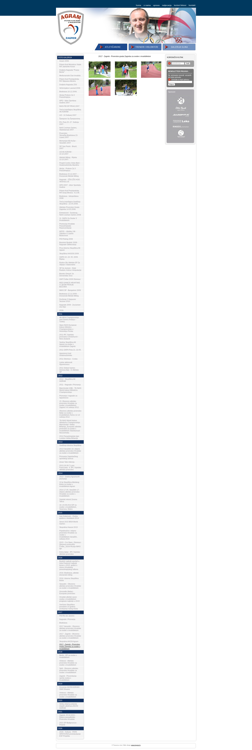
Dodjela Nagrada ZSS (68, 85)
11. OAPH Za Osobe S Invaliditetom (68, 219)
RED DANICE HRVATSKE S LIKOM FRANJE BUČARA (69, 285)
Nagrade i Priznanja (67, 619)
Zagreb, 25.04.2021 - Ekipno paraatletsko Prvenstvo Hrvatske (67, 717)
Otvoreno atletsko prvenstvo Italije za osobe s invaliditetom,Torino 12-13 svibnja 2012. (70, 414)
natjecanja (167, 5)
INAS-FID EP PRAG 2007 (69, 106)
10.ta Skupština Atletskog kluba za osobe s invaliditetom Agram (69, 484)
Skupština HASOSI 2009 (69, 254)
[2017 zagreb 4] (126, 76)
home (138, 5)
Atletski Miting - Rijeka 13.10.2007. (68, 158)
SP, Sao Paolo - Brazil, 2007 (68, 147)
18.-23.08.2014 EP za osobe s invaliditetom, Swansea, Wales (68, 507)
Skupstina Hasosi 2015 (68, 527)
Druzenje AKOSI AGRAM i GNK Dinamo (69, 688)
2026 (61, 310)
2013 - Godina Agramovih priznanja (69, 478)
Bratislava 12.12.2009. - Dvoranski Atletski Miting (69, 295)
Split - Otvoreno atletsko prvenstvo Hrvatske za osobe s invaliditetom (68, 670)
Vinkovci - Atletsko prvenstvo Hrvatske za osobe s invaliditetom (68, 663)
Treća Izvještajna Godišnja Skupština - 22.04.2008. (69, 203)
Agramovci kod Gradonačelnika (65, 354)
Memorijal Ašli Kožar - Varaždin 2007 (68, 142)
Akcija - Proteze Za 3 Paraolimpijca (67, 170)
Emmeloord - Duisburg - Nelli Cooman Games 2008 (70, 214)
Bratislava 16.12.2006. (68, 92)
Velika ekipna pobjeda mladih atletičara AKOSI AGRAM (68, 706)
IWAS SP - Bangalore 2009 (70, 290)
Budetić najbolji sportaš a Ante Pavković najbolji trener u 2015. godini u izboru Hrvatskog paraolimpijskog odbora (69, 565)
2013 (60, 442)
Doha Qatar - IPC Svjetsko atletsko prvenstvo (69, 553)
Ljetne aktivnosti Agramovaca (65, 363)
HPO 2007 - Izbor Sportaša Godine (70, 186)
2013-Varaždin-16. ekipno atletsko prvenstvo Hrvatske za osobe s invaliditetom (70, 451)
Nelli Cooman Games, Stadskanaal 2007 (68, 129)
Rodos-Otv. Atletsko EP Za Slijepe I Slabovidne (69, 264)
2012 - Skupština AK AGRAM (67, 380)
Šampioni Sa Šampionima (69, 119)
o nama (147, 5)
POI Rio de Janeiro (66, 616)
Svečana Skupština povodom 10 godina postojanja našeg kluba (68, 607)
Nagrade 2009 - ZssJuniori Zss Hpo (69, 306)
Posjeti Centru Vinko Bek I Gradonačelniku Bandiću (69, 164)
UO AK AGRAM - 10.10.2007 (65, 153)
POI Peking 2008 (66, 239)
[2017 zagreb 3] (152, 76)
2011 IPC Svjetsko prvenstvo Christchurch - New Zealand (69, 337)
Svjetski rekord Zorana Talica (68, 500)
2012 (60, 376)
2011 (60, 314)
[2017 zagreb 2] (100, 95)
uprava (156, 5)
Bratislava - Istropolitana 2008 (68, 197)
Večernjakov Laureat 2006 (69, 88)
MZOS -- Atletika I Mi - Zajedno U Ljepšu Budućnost (67, 233)
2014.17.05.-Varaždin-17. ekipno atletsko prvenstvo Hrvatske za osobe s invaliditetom (69, 493)
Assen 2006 (64, 61)
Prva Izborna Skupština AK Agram (69, 249)
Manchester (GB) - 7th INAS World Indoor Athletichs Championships (70, 390)
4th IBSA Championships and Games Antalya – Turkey (69, 320)
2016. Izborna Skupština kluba (69, 579)
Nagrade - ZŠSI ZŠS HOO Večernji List (69, 181)
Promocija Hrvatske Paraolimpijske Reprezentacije (67, 226)
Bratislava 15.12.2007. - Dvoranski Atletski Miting (69, 175)
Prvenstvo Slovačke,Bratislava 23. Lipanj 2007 (68, 135)
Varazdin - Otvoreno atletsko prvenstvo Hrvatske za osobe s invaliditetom (70, 586)
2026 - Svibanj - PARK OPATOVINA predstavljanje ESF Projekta (70, 734)
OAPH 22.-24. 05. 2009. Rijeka (68, 258)
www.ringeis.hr (136, 745)
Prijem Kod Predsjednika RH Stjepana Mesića (69, 80)
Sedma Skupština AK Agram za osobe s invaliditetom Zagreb (67, 344)
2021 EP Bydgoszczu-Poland (68, 724)
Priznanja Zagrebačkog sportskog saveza (68, 457)
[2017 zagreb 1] (126, 95)
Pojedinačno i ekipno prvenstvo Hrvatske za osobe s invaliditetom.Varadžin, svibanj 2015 (68, 535)
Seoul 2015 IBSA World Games (68, 523)
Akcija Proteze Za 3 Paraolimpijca (67, 96)
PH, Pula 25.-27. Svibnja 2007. (69, 123)
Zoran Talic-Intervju (67, 462)
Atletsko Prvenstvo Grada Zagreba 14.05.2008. (69, 208)
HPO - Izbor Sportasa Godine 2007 (67, 102)
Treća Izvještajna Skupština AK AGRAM (70, 111)
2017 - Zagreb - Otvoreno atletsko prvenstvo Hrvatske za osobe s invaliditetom (70, 636)
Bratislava (63, 623)
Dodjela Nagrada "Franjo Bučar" (69, 71)
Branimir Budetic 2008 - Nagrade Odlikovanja (68, 244)
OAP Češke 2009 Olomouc (70, 279)
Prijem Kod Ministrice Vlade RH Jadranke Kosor (70, 66)
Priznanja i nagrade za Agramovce (68, 397)
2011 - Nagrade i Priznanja (70, 385)
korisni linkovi (180, 5)
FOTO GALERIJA (65, 58)
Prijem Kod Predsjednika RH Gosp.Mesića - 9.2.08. (69, 192)
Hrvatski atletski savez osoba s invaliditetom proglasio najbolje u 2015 (69, 599)
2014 (60, 473)
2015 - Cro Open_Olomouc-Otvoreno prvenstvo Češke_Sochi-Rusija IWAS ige (70, 545)
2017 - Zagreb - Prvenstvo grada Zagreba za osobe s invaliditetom (69, 646)
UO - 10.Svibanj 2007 (67, 115)
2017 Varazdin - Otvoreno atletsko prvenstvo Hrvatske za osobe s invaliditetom (70, 628)
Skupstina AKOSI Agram (68, 641)
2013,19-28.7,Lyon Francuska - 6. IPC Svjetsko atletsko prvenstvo (70, 468)
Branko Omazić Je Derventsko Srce (66, 275)
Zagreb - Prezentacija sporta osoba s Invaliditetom (67, 678)
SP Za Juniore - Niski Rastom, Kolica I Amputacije (70, 269)
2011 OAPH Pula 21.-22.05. (70, 350)
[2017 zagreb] (100, 76)
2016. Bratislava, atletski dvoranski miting (69, 574)
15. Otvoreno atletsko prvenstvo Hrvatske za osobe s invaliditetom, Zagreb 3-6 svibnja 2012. (69, 404)
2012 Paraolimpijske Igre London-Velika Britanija (69, 437)
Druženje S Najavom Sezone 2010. (67, 300)
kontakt (192, 5)
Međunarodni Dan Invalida (69, 76)
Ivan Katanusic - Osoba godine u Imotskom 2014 (69, 517)
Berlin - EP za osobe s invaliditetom (68, 656)
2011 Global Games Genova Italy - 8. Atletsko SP (69, 370)
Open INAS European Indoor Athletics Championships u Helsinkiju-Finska (68, 328)
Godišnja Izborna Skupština (70, 445)
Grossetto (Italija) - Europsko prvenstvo (67, 593)
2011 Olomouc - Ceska (68, 359)
